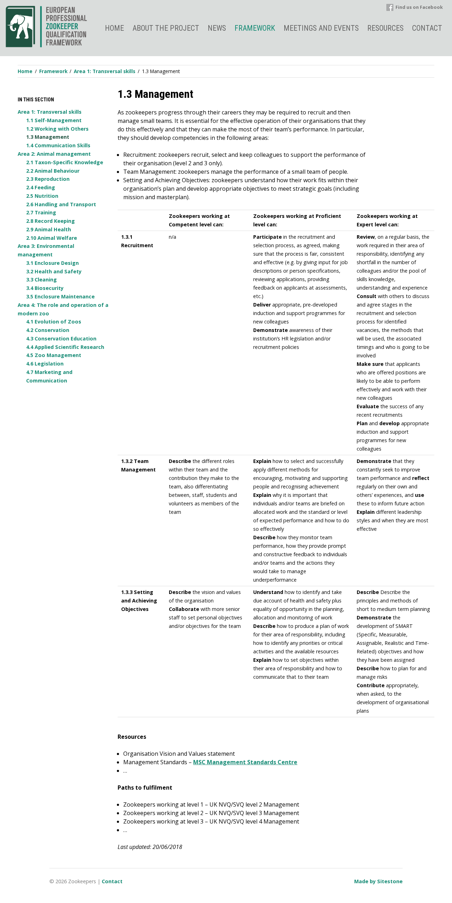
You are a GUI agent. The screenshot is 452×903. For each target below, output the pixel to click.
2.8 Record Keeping (50, 221)
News (217, 28)
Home (114, 28)
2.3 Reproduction (48, 179)
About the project (165, 28)
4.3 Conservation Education (61, 338)
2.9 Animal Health (48, 229)
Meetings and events (321, 28)
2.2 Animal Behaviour (52, 170)
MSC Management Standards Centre (245, 762)
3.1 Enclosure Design (52, 263)
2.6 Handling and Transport (61, 204)
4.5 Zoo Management (53, 355)
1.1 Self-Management (54, 120)
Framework (254, 28)
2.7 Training (41, 212)
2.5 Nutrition (42, 195)
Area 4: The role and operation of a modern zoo (63, 309)
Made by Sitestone (378, 881)
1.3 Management (47, 136)
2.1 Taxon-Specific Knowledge (64, 162)
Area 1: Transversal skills (50, 111)
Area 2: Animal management (54, 153)
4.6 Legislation (45, 363)
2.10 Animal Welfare (51, 237)
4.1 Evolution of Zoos (53, 321)
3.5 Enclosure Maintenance (60, 296)
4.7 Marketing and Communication (49, 376)
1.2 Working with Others (57, 128)
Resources (385, 28)
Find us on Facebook (419, 7)
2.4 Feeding (40, 187)
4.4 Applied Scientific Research (65, 347)
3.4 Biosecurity (45, 288)
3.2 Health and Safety (54, 271)
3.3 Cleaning (41, 279)
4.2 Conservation (47, 330)
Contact (427, 28)
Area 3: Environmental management (46, 250)
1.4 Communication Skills (58, 145)
